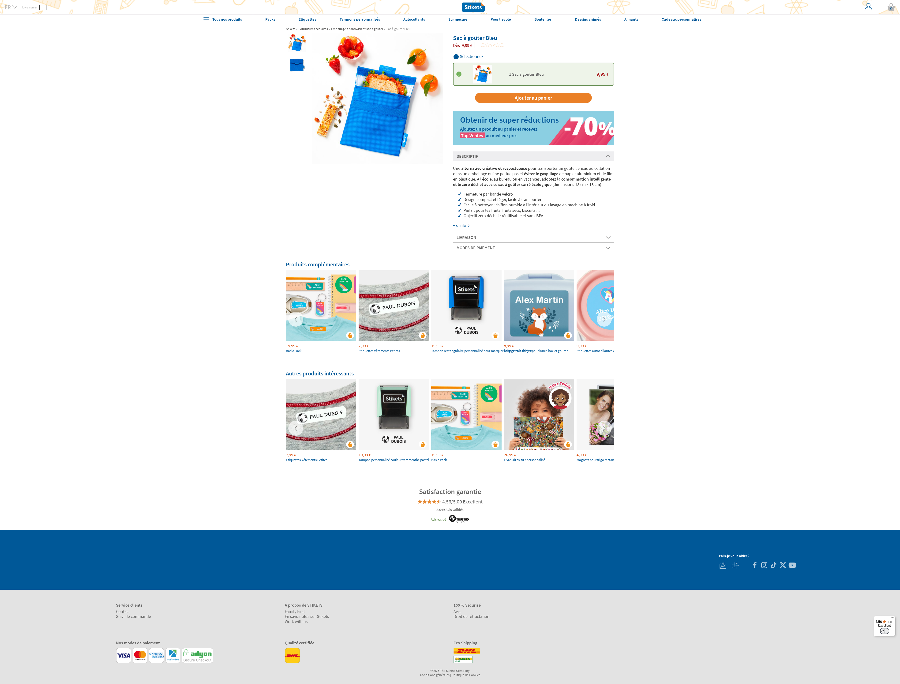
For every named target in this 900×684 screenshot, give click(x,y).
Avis (457, 611)
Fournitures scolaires (313, 29)
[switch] (884, 631)
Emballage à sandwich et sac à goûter (357, 29)
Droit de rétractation (471, 616)
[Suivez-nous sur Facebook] (754, 565)
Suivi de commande (133, 616)
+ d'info (459, 225)
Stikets (290, 29)
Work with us (296, 621)
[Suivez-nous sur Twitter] (783, 565)
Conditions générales (435, 675)
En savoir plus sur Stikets (307, 616)
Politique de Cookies (466, 675)
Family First (295, 611)
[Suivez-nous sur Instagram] (764, 565)
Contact (123, 611)
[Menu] (892, 619)
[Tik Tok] (773, 565)
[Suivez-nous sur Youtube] (792, 565)
